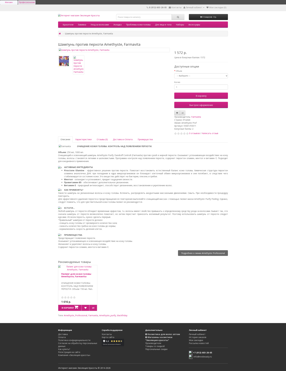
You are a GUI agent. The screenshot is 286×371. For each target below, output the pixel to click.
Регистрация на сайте (69, 352)
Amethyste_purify (107, 315)
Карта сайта (108, 337)
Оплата (62, 337)
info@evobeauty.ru (203, 356)
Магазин (9, 2)
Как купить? (64, 349)
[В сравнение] (182, 112)
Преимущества (145, 139)
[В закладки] (177, 112)
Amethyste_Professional (75, 315)
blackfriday (122, 315)
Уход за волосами (100, 24)
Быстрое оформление (201, 104)
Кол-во (177, 82)
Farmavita (196, 116)
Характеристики (83, 139)
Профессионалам (27, 2)
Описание (65, 139)
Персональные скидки (156, 349)
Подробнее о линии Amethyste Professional (203, 253)
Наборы (180, 24)
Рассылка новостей (199, 343)
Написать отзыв (210, 133)
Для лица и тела (163, 24)
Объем (179, 71)
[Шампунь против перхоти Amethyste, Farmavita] (114, 50)
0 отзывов (194, 133)
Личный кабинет (197, 334)
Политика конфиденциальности (74, 340)
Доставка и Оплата (123, 139)
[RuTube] (154, 355)
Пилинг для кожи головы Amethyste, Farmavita (76, 275)
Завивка (82, 24)
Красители (68, 24)
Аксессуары (194, 24)
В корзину (201, 95)
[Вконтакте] (148, 355)
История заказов (197, 337)
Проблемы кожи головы (138, 24)
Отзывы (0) (102, 139)
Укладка (117, 24)
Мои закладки (196, 340)
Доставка (63, 334)
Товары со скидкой (155, 346)
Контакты (107, 334)
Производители (153, 343)
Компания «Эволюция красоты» (74, 355)
